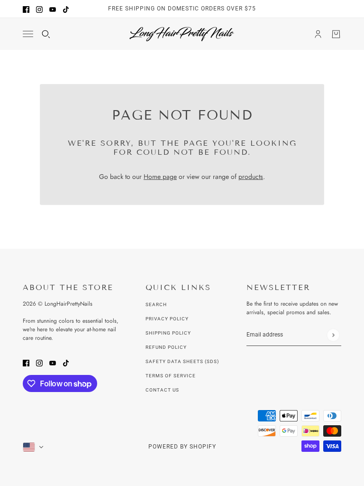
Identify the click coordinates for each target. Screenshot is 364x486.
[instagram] (39, 9)
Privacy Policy (167, 318)
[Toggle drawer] (28, 34)
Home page (160, 176)
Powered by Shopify (182, 446)
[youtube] (53, 9)
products (250, 176)
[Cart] (336, 34)
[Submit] (333, 334)
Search (156, 304)
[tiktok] (66, 9)
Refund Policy (166, 347)
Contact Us (162, 390)
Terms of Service (171, 375)
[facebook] (26, 9)
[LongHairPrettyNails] (182, 34)
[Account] (318, 34)
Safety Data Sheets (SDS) (182, 361)
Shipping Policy (168, 333)
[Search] (46, 34)
